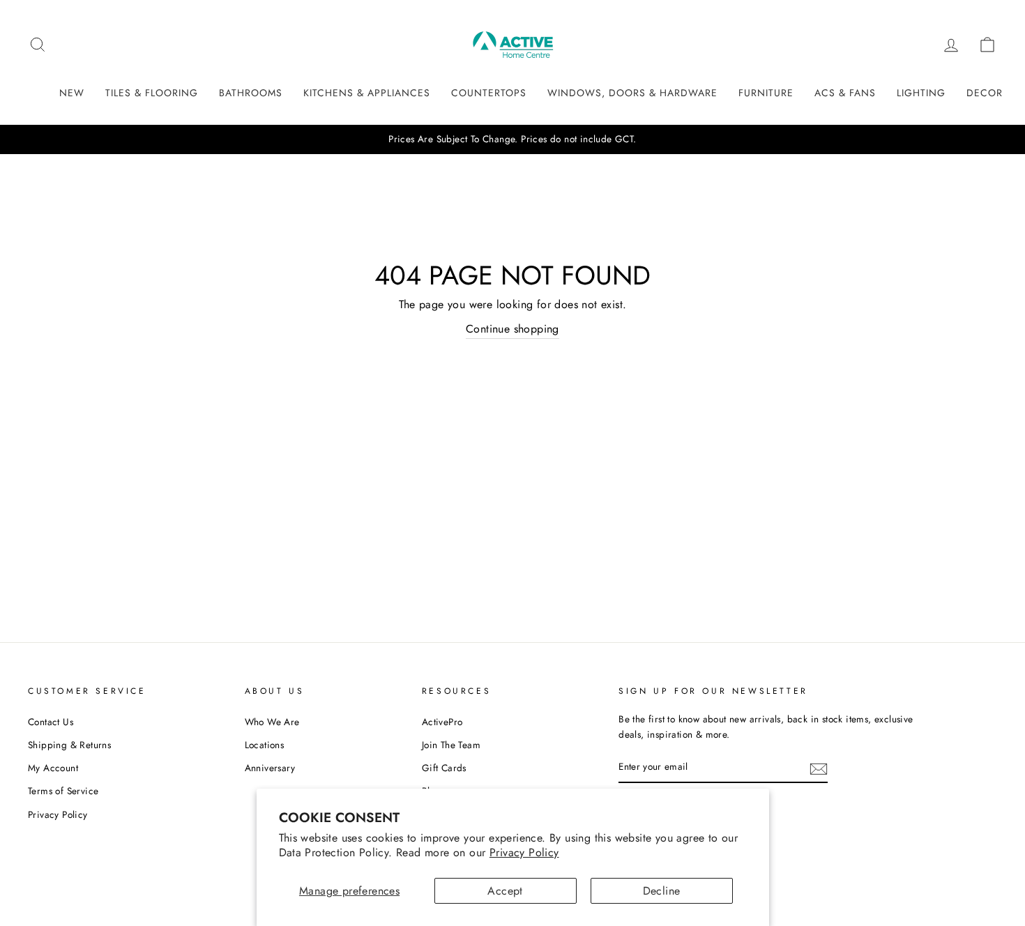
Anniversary (270, 768)
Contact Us (50, 722)
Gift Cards (444, 768)
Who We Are (272, 722)
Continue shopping (512, 329)
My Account (53, 768)
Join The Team (451, 745)
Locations (264, 745)
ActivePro (442, 722)
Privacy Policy (524, 852)
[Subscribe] (819, 768)
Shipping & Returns (69, 745)
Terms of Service (63, 791)
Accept (504, 891)
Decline (662, 891)
